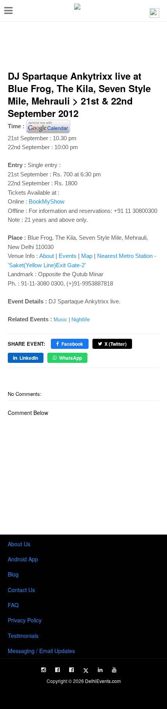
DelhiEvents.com (103, 681)
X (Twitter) (115, 343)
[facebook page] (57, 669)
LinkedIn (28, 357)
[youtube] (114, 669)
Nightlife (80, 319)
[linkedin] (100, 669)
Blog (13, 574)
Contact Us (21, 590)
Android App (23, 559)
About (46, 256)
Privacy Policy (25, 620)
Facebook (72, 343)
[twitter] (86, 670)
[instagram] (43, 669)
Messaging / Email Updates (41, 651)
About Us (19, 544)
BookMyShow (46, 201)
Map (86, 256)
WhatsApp (70, 357)
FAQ (13, 605)
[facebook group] (71, 669)
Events (68, 256)
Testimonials (23, 635)
